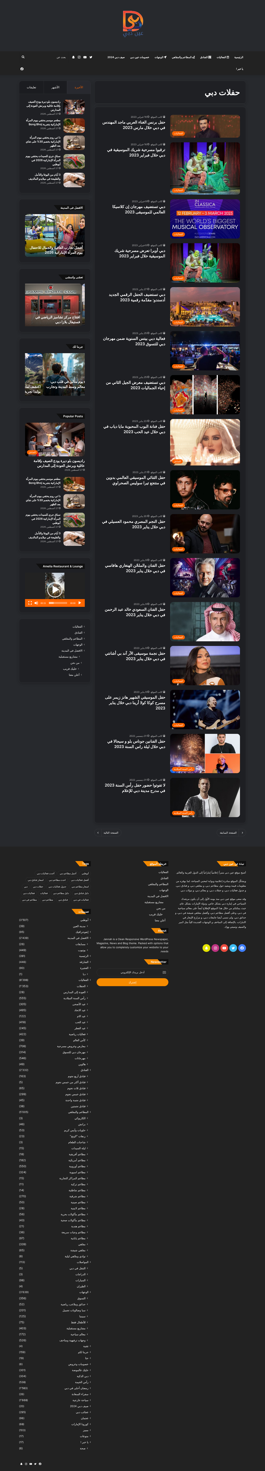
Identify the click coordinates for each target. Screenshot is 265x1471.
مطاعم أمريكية (77, 1160)
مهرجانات (80, 1058)
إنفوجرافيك (82, 931)
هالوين (82, 1064)
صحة (83, 1448)
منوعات (84, 1436)
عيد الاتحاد (80, 1010)
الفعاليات (222, 57)
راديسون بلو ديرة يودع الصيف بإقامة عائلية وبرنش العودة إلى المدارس (43, 105)
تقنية (85, 1346)
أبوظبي (85, 873)
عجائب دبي (82, 1412)
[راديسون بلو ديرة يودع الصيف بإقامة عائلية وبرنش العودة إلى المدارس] (74, 107)
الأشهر (55, 87)
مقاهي (82, 1244)
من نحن (75, 662)
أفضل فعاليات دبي (80, 879)
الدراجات (80, 1274)
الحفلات (81, 986)
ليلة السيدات (78, 1148)
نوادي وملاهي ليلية (75, 1256)
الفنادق (204, 57)
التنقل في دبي (77, 1268)
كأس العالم (79, 1040)
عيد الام (81, 1016)
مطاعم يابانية (78, 1238)
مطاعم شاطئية (77, 1190)
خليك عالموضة (80, 1370)
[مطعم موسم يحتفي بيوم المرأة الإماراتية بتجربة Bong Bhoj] (74, 125)
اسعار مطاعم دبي (80, 886)
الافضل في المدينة (71, 650)
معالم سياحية (78, 1334)
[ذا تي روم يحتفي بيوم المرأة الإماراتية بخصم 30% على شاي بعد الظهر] (74, 143)
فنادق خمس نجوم (75, 1094)
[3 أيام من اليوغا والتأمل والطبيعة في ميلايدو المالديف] (74, 180)
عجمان (84, 1418)
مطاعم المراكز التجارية (72, 1178)
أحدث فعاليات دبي (45, 873)
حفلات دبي (38, 886)
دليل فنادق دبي (81, 893)
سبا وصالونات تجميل (74, 1310)
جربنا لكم (83, 1352)
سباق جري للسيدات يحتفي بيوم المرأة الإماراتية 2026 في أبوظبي (43, 160)
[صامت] (36, 603)
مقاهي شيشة (78, 1250)
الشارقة (84, 961)
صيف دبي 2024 (116, 57)
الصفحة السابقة (228, 832)
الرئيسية (238, 57)
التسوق (81, 1298)
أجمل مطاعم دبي (68, 873)
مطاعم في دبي (29, 899)
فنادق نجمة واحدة (76, 1100)
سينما (82, 1316)
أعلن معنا (74, 674)
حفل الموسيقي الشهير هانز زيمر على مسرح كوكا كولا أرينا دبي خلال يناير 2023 (135, 702)
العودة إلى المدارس (74, 992)
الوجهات (159, 57)
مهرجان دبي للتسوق (74, 1052)
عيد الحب (80, 1022)
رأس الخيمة (81, 1382)
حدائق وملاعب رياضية (73, 1304)
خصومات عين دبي (139, 57)
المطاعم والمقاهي (182, 57)
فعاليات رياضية (77, 1034)
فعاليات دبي (29, 893)
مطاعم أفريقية (77, 1154)
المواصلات (82, 1262)
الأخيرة (79, 87)
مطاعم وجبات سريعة (73, 1232)
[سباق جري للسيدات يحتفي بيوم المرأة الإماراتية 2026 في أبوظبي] (74, 161)
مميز (85, 1430)
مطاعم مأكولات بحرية (73, 1214)
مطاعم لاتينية (78, 1208)
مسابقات (80, 944)
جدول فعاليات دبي (57, 886)
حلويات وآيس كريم (75, 1130)
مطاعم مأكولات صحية (73, 1220)
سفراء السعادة (80, 1394)
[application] (55, 590)
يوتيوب (82, 950)
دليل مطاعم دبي (61, 893)
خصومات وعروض (78, 1364)
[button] (55, 590)
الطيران (81, 1286)
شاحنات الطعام (77, 1142)
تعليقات (31, 87)
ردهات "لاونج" (78, 1136)
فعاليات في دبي (81, 899)
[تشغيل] (80, 603)
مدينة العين (79, 926)
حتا (86, 1358)
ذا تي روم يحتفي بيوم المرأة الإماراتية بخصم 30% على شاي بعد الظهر (43, 141)
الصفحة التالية (111, 832)
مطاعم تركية (78, 1184)
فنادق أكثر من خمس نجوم (71, 1082)
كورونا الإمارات (79, 1424)
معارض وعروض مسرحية (71, 1046)
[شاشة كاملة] (30, 603)
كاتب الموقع (156, 116)
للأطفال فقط (78, 1322)
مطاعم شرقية (77, 1196)
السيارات (80, 1280)
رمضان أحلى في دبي (76, 1388)
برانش (82, 1124)
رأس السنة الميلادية (74, 998)
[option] (55, 235)
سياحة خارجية (80, 1400)
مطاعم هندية (78, 1226)
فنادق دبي (63, 899)
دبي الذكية (82, 1376)
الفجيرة (84, 968)
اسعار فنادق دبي (35, 879)
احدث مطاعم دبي (57, 879)
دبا (84, 974)
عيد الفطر (80, 1028)
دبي (26, 886)
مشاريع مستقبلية (68, 656)
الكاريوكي (80, 1118)
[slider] (58, 603)
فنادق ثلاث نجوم (76, 1088)
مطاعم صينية (78, 1202)
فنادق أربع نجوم (77, 1076)
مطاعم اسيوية (77, 1172)
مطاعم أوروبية (77, 1166)
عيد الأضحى (79, 1004)
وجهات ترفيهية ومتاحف (72, 1340)
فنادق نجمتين (78, 1106)
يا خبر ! (239, 68)
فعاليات (44, 893)
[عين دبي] (132, 26)
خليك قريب (70, 669)
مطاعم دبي (47, 899)
